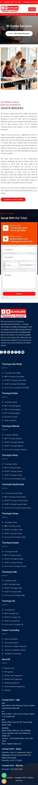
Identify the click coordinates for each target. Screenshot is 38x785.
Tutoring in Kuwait (11, 551)
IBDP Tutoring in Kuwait (12, 555)
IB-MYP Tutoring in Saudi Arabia (16, 500)
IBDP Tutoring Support (12, 406)
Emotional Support (11, 643)
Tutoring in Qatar (10, 464)
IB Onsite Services (22, 33)
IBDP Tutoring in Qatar (12, 468)
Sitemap (7, 690)
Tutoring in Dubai (10, 402)
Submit (19, 294)
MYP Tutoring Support (12, 409)
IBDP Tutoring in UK (11, 613)
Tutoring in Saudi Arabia (13, 493)
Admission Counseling (12, 654)
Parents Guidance (11, 639)
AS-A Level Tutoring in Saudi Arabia (17, 508)
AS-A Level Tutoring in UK (13, 624)
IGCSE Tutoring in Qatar (13, 475)
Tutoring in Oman (10, 522)
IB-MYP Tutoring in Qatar (13, 471)
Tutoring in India (10, 581)
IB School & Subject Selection (15, 646)
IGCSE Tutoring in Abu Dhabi (14, 384)
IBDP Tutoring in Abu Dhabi (14, 377)
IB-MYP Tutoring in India (13, 588)
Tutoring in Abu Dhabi (12, 373)
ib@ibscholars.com (14, 744)
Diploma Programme (11, 683)
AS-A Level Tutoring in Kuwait (15, 566)
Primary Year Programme (13, 675)
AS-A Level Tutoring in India (14, 595)
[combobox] (5, 265)
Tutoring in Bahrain (11, 435)
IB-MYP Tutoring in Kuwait (13, 559)
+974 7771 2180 (12, 2)
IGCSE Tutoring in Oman (13, 533)
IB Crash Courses (10, 417)
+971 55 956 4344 (17, 738)
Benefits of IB (9, 668)
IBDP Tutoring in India (12, 584)
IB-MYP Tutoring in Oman (13, 530)
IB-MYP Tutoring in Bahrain (14, 442)
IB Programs (8, 672)
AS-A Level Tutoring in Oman (15, 537)
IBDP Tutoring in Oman (12, 526)
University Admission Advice (15, 650)
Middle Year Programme (13, 679)
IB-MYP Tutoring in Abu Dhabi (15, 380)
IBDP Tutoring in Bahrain (13, 438)
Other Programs (10, 420)
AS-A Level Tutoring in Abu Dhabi (16, 388)
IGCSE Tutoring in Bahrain (13, 446)
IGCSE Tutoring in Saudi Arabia (15, 504)
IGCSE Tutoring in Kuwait (13, 562)
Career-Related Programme (14, 686)
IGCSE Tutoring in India (12, 592)
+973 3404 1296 (16, 769)
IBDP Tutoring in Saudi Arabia (15, 497)
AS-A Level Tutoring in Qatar (15, 479)
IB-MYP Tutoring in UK (12, 617)
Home (11, 33)
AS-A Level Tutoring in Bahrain (15, 449)
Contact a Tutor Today (13, 199)
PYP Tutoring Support (12, 413)
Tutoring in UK (9, 610)
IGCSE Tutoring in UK (12, 621)
